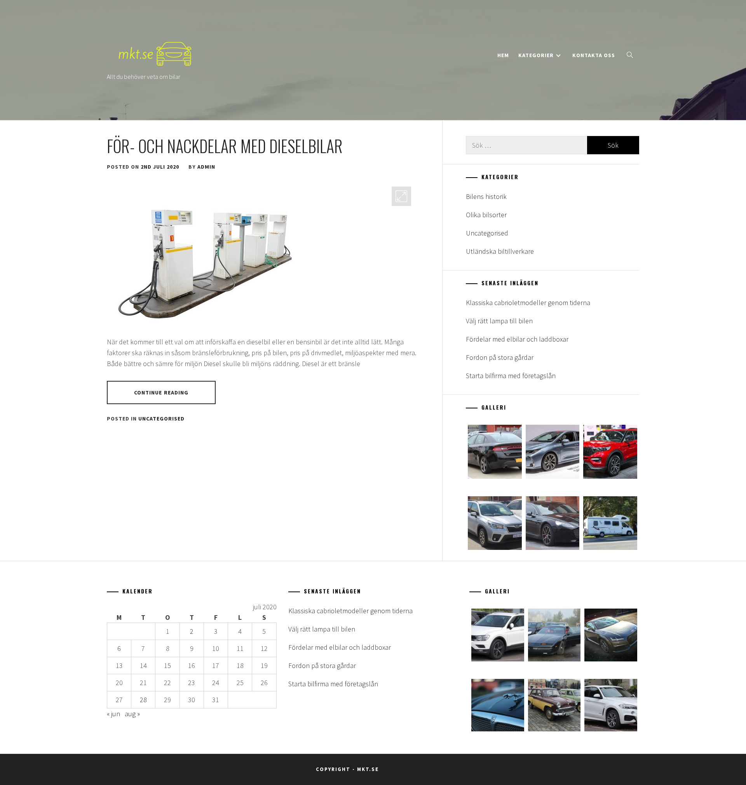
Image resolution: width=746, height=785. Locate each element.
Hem (503, 55)
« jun (113, 713)
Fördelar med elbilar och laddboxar (517, 339)
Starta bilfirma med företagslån (511, 375)
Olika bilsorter (486, 214)
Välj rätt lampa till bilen (499, 320)
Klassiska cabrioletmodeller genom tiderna (528, 302)
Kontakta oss (593, 55)
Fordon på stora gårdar (499, 357)
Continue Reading (161, 392)
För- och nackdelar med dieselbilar (225, 146)
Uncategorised (161, 418)
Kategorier (536, 55)
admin (206, 166)
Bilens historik (486, 196)
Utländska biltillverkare (500, 251)
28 (143, 699)
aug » (132, 713)
